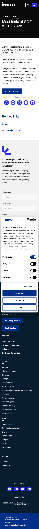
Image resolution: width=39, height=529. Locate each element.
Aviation (5, 367)
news (25, 520)
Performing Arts (8, 402)
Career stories (7, 424)
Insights (5, 440)
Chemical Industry (9, 371)
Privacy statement (19, 504)
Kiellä (19, 307)
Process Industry (8, 406)
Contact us (6, 465)
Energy (5, 379)
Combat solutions (9, 130)
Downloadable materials (11, 428)
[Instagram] (16, 489)
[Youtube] (22, 489)
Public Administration (10, 410)
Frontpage (9, 517)
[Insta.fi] (8, 5)
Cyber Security (8, 341)
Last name (6, 203)
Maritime (5, 394)
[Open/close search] (28, 5)
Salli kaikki (19, 293)
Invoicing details (12, 321)
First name (6, 192)
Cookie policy (19, 497)
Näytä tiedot (27, 286)
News (4, 443)
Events (4, 432)
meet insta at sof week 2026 (17, 525)
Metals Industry (8, 398)
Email (4, 214)
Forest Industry (8, 386)
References (6, 447)
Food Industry (7, 383)
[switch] (33, 264)
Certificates (10, 328)
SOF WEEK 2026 (12, 91)
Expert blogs (7, 436)
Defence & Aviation (10, 345)
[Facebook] (9, 489)
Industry (5, 349)
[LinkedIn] (29, 489)
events (7, 522)
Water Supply (7, 413)
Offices (5, 462)
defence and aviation (12, 520)
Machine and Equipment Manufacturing (17, 390)
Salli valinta (19, 300)
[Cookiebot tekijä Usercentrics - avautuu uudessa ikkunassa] (28, 219)
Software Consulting (11, 353)
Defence (6, 124)
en (16, 517)
